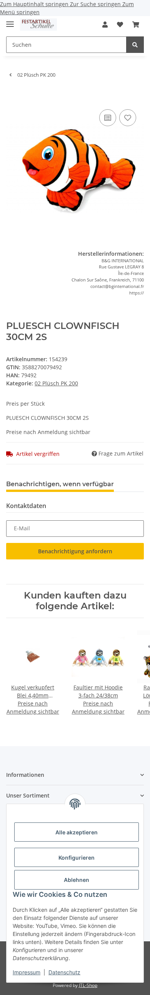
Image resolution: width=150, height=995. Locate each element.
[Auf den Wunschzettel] (127, 117)
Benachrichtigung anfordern (75, 551)
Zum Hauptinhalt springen (35, 4)
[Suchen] (135, 44)
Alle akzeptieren (76, 832)
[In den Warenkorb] (12, 96)
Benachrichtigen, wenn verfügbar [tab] (60, 484)
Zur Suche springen (96, 4)
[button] (105, 24)
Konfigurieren (76, 857)
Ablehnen (76, 880)
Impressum (26, 972)
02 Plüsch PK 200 (56, 383)
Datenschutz (64, 972)
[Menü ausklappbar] (10, 21)
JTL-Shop (88, 985)
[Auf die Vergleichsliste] (107, 117)
